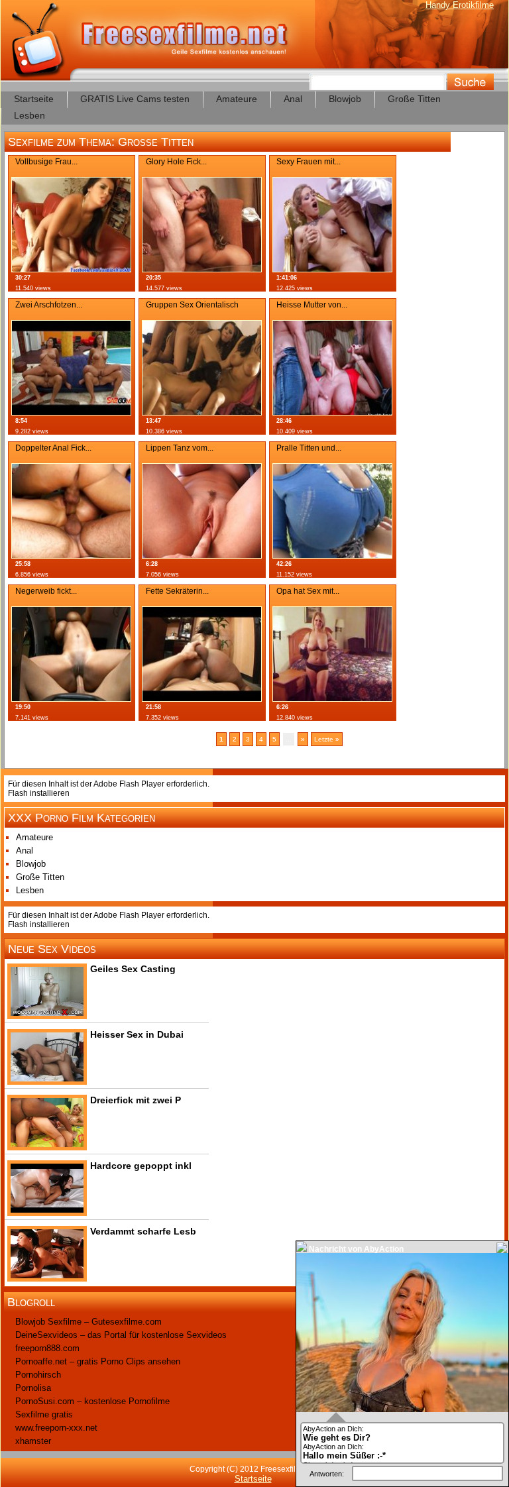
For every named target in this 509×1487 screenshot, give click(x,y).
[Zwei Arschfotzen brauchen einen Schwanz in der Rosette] (71, 412)
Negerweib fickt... (46, 591)
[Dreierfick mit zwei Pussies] (47, 1144)
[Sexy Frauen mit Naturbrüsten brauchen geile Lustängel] (332, 269)
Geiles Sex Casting (133, 969)
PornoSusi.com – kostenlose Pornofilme (92, 1401)
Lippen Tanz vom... (179, 448)
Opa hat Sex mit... (307, 591)
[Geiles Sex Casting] (47, 1013)
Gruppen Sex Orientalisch (192, 304)
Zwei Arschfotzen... (48, 304)
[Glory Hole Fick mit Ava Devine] (201, 269)
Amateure (236, 98)
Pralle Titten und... (308, 448)
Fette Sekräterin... (177, 591)
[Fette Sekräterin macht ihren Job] (201, 698)
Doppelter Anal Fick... (53, 448)
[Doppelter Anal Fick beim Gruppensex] (71, 555)
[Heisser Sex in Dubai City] (47, 1078)
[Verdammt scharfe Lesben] (47, 1275)
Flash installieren (39, 793)
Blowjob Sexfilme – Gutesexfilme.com (88, 1322)
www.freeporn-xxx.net (56, 1428)
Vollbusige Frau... (46, 161)
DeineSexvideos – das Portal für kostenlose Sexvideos (121, 1335)
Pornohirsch (38, 1375)
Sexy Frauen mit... (308, 161)
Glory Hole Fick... (176, 161)
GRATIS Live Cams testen (135, 98)
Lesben (29, 115)
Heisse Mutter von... (311, 304)
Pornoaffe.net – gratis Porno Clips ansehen (97, 1361)
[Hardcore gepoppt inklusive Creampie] (47, 1210)
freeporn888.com (47, 1348)
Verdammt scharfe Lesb (143, 1231)
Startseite (34, 98)
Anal (293, 98)
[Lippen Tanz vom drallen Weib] (201, 555)
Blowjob (345, 98)
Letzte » (326, 739)
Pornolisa (33, 1388)
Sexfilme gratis (44, 1414)
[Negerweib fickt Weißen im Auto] (71, 698)
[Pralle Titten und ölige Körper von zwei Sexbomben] (332, 555)
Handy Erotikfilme (459, 5)
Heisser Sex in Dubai (137, 1034)
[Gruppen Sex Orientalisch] (201, 412)
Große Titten (414, 98)
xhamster (33, 1441)
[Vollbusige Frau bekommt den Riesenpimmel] (71, 269)
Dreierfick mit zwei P (135, 1100)
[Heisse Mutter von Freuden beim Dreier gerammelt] (332, 412)
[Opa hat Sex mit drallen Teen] (332, 698)
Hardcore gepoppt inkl (141, 1165)
